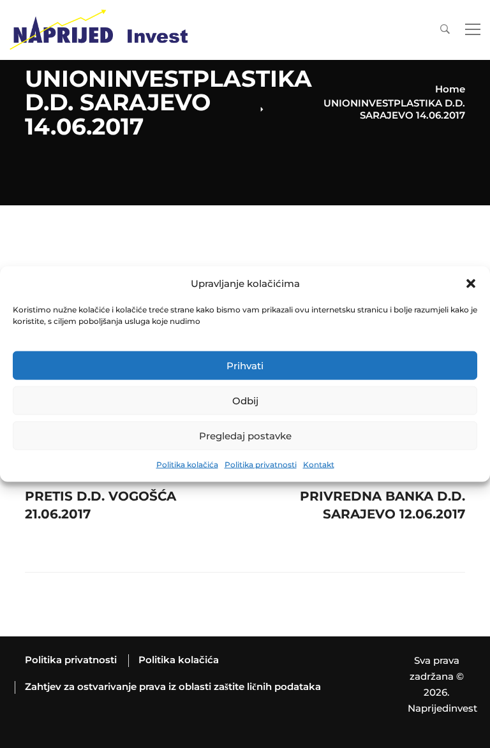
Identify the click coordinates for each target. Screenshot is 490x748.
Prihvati (245, 366)
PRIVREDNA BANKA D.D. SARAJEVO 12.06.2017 (382, 493)
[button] (470, 283)
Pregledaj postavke (245, 436)
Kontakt (318, 464)
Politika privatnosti (261, 464)
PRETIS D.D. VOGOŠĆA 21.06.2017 (100, 493)
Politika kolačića (187, 464)
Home (450, 89)
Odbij (245, 401)
